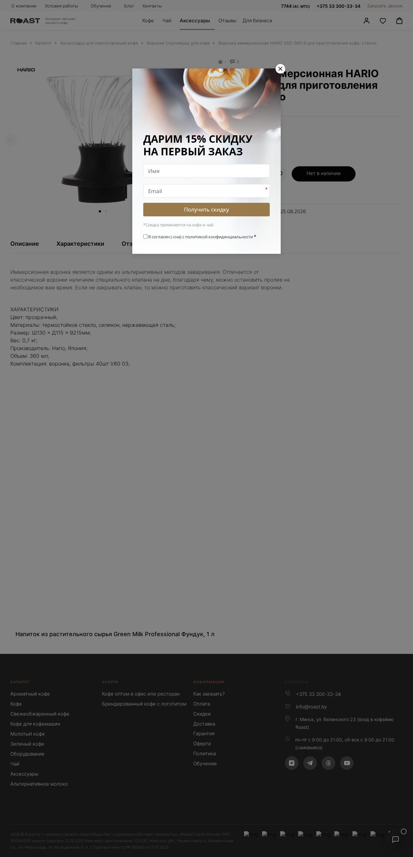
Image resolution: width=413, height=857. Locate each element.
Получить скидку (206, 209)
